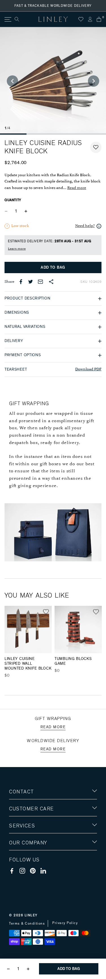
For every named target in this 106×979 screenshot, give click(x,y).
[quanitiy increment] (25, 211)
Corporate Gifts (25, 876)
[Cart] (98, 19)
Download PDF (88, 369)
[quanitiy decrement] (7, 211)
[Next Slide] (93, 81)
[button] (95, 147)
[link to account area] (89, 19)
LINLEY (31, 915)
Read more (76, 188)
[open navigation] (7, 19)
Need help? (85, 226)
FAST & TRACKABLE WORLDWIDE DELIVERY (53, 5)
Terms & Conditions (27, 923)
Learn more (17, 248)
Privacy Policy (65, 923)
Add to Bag (53, 267)
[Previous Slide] (12, 81)
